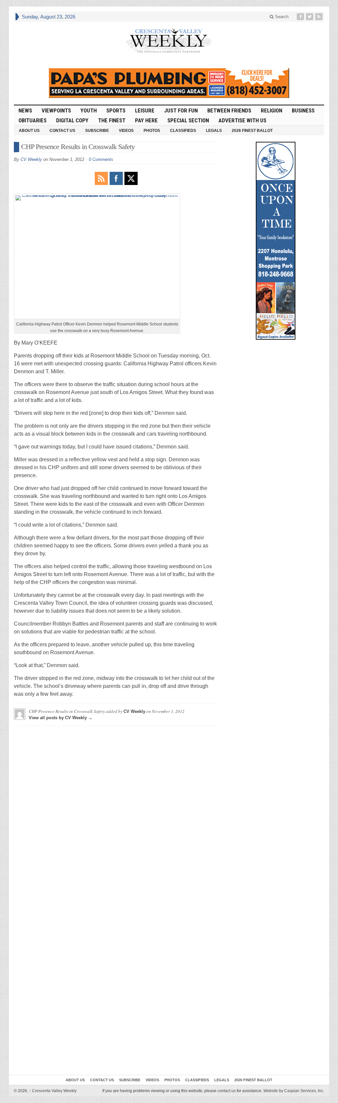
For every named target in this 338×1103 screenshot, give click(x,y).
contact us (227, 1090)
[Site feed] (319, 16)
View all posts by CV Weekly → (60, 717)
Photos (152, 130)
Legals (214, 130)
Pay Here (146, 120)
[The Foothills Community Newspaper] (169, 40)
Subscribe (97, 130)
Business (303, 110)
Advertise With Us (242, 120)
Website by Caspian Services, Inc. (293, 1090)
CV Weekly (31, 159)
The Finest (111, 120)
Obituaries (32, 120)
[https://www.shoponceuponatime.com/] (275, 241)
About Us (29, 130)
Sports (115, 110)
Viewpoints (56, 110)
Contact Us (62, 130)
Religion (271, 110)
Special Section (188, 120)
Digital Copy (72, 120)
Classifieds (183, 130)
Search (281, 16)
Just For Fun (181, 110)
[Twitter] (310, 16)
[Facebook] (301, 16)
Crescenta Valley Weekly (53, 1090)
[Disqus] (116, 813)
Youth (89, 110)
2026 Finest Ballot (252, 130)
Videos (126, 130)
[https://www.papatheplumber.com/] (169, 83)
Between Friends (229, 110)
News (25, 110)
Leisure (144, 110)
